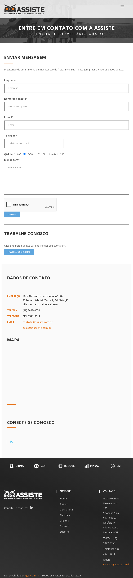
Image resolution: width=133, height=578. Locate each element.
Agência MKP (32, 575)
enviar (12, 214)
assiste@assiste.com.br (37, 327)
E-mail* (8, 117)
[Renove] (66, 466)
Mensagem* (12, 159)
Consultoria (66, 509)
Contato (64, 526)
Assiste (64, 504)
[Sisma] (16, 466)
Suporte (64, 531)
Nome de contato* (16, 98)
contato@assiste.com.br (37, 322)
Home (63, 498)
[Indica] (91, 466)
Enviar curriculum (19, 252)
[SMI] (116, 466)
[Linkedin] (11, 442)
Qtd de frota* (12, 154)
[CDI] (41, 466)
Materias (65, 515)
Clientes (64, 520)
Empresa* (10, 80)
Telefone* (10, 135)
